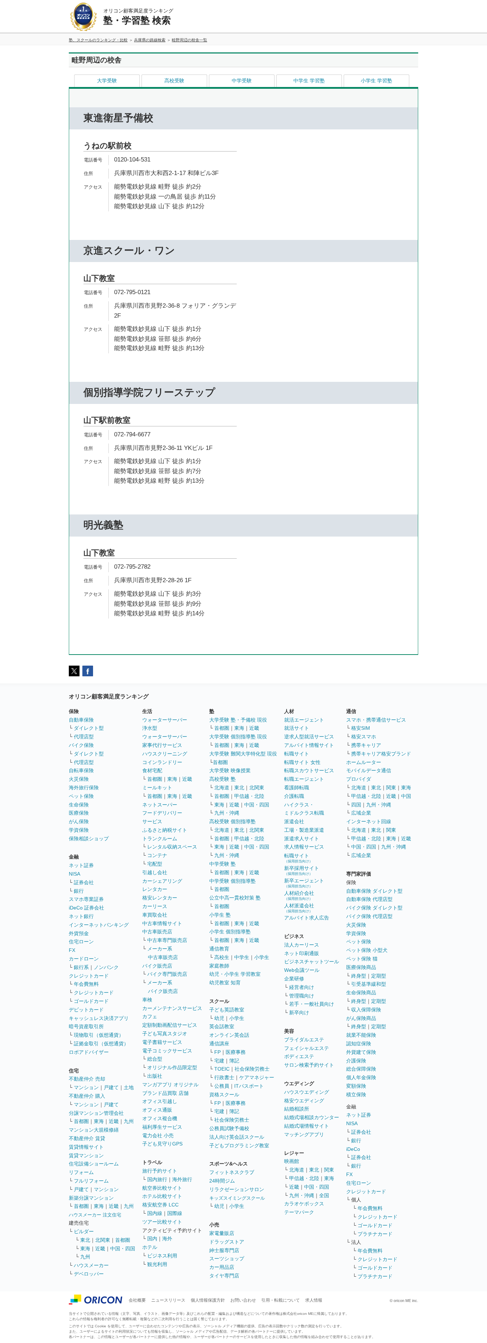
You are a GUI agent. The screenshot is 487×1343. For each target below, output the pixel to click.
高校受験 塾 (222, 779)
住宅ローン (81, 941)
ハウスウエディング (306, 1092)
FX (72, 950)
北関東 (102, 1240)
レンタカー (154, 889)
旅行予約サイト (159, 1171)
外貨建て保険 (361, 1052)
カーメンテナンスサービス (172, 1008)
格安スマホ (363, 736)
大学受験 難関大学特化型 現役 (243, 754)
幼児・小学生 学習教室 (235, 974)
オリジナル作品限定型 (172, 1067)
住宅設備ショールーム (94, 1164)
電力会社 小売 (158, 1135)
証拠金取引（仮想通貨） (101, 1043)
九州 (129, 1121)
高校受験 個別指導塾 (232, 821)
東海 (99, 1121)
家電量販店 (221, 1233)
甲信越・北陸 (249, 796)
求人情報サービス (304, 847)
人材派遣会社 (299, 908)
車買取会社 (154, 915)
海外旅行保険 (84, 787)
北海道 (221, 787)
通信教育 (219, 949)
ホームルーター (363, 762)
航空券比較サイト (162, 1188)
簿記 (234, 1060)
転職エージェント (304, 779)
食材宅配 (152, 770)
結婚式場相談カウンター (311, 1117)
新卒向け (299, 1012)
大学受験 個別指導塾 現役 (238, 736)
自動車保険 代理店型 (369, 899)
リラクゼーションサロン (236, 1189)
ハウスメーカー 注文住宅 (95, 1215)
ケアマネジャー (256, 1077)
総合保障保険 (361, 1069)
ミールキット (157, 787)
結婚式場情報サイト (306, 1126)
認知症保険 (358, 1043)
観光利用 (157, 1264)
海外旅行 (182, 1179)
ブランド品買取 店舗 (165, 1093)
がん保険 (79, 821)
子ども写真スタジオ (164, 1033)
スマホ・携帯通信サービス (376, 720)
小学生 (261, 957)
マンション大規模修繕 (94, 1130)
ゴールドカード (91, 1001)
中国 (406, 796)
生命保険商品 (361, 992)
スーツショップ (226, 1258)
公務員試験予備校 (229, 1128)
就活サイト (296, 728)
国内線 (154, 1213)
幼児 (219, 1018)
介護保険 (356, 1060)
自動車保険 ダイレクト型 (374, 891)
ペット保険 (81, 796)
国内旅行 (157, 1179)
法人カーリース (301, 945)
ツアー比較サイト (162, 1222)
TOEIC (222, 1069)
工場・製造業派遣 (304, 830)
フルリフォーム (91, 1181)
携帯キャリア (366, 745)
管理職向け (301, 996)
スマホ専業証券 (86, 899)
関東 (329, 1170)
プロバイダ (358, 779)
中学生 (241, 957)
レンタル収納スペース (172, 847)
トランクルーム (159, 838)
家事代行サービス (162, 745)
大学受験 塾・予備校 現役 (238, 720)
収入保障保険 (366, 1010)
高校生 (221, 957)
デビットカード (86, 1010)
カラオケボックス (304, 1203)
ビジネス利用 (162, 1256)
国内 (152, 1238)
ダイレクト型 (89, 728)
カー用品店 (221, 1267)
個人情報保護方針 (208, 1300)
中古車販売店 (157, 931)
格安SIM (360, 728)
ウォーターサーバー (164, 720)
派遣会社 (294, 821)
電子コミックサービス (167, 1051)
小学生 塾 (220, 915)
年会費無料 (86, 984)
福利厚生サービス (162, 1127)
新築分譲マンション (91, 1198)
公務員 (221, 1086)
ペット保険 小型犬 (367, 950)
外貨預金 (79, 933)
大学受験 (107, 80)
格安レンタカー (159, 898)
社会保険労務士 (252, 1069)
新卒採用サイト (301, 870)
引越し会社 (154, 872)
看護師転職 (296, 787)
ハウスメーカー (91, 1265)
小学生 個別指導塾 (230, 931)
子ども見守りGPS (162, 1144)
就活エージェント (304, 720)
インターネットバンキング (99, 925)
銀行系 (81, 967)
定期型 (378, 976)
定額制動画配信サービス (169, 1025)
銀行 (79, 891)
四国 (356, 805)
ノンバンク (106, 967)
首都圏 (81, 1121)
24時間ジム (222, 1181)
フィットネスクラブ (231, 1172)
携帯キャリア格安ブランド (381, 754)
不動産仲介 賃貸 (87, 1138)
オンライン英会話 (229, 1035)
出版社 (154, 1076)
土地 (129, 1087)
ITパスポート (249, 1086)
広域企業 (361, 813)
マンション (86, 1087)
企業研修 (294, 978)
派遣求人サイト (301, 838)
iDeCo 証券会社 (86, 908)
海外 (167, 1238)
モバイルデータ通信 (368, 770)
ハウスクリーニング (164, 754)
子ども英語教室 (226, 1010)
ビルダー (84, 1231)
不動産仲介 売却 (87, 1079)
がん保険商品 (361, 1018)
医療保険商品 (361, 967)
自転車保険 (81, 770)
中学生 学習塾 (309, 80)
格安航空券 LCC (160, 1205)
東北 (85, 1240)
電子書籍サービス (162, 1042)
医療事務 (236, 1052)
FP (217, 1052)
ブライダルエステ (304, 1039)
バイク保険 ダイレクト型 (374, 908)
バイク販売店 (157, 966)
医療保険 (79, 813)
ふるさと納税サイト (164, 830)
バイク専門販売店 (167, 974)
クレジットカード (89, 976)
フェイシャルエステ (306, 1048)
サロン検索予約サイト (309, 1065)
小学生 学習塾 (376, 80)
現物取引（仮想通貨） (99, 1035)
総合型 (154, 1059)
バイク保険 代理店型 (369, 916)
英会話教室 (221, 1026)
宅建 (219, 1060)
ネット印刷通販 (301, 953)
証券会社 (84, 882)
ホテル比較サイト (162, 1196)
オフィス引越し (159, 1101)
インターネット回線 (368, 821)
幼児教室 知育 (225, 982)
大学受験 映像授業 (230, 770)
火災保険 (79, 779)
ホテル (149, 1247)
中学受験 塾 (222, 864)
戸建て (111, 1087)
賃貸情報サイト (86, 1147)
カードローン (84, 959)
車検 (147, 1000)
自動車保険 (81, 720)
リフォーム (81, 1172)
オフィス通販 (157, 1110)
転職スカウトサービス (309, 770)
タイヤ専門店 (224, 1275)
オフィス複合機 (159, 1118)
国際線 (174, 1213)
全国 (324, 1195)
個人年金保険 (361, 1077)
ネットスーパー (159, 805)
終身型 (358, 976)
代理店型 (84, 736)
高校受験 (174, 80)
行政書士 (224, 1077)
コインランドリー (162, 762)
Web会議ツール (301, 970)
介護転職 (294, 796)
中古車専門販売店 (167, 940)
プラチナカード (375, 1234)
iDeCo (353, 1149)
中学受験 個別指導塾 (232, 881)
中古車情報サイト (162, 923)
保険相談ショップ (89, 838)
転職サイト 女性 (302, 762)
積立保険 (356, 1094)
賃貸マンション (86, 1155)
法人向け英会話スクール (236, 1137)
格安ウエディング (304, 1100)
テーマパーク (299, 1212)
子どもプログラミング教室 (239, 1145)
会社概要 (137, 1300)
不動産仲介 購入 (87, 1096)
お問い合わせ (243, 1300)
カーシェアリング (162, 881)
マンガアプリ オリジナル (170, 1084)
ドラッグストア (226, 1242)
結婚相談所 (296, 1109)
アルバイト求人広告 (306, 918)
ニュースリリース (168, 1300)
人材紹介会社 (299, 895)
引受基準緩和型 (368, 984)
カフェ (149, 1016)
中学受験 (242, 80)
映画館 (291, 1161)
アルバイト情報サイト (309, 745)
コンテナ (157, 855)
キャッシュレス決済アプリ (99, 1018)
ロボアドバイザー (89, 1052)
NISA (74, 874)
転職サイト (296, 754)
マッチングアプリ (304, 1134)
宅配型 (154, 864)
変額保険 (356, 1086)
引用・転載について (280, 1300)
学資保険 (79, 830)
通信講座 (219, 1043)
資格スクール (224, 1094)
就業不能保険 (361, 1035)
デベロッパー (89, 1274)
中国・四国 (122, 1248)
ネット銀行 (81, 916)
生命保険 (79, 805)
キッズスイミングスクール (237, 1198)
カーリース (154, 906)
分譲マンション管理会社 (96, 1113)
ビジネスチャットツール (311, 961)
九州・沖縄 (226, 813)
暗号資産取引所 (86, 1026)
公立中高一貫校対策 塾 (235, 898)
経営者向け (301, 987)
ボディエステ (299, 1056)
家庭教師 (219, 966)
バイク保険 (81, 745)
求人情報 (313, 1300)
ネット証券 (81, 865)
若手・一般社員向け (311, 1004)
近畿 (114, 1121)
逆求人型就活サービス (309, 736)
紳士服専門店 (224, 1250)
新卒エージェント (304, 883)
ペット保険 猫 (362, 959)
